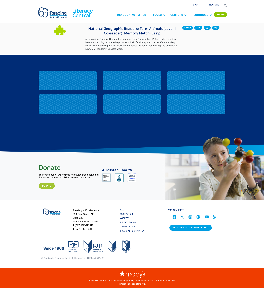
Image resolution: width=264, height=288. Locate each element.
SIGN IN (197, 4)
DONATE (220, 14)
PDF (198, 27)
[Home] (54, 8)
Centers (176, 15)
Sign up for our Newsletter (190, 227)
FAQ (122, 209)
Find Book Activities (131, 15)
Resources (200, 15)
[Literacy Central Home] (82, 8)
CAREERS (124, 218)
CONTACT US (127, 213)
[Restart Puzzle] (207, 28)
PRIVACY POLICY (128, 222)
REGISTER (214, 4)
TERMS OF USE (129, 226)
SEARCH (226, 5)
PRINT (187, 27)
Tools (157, 15)
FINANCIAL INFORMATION (132, 230)
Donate (46, 185)
